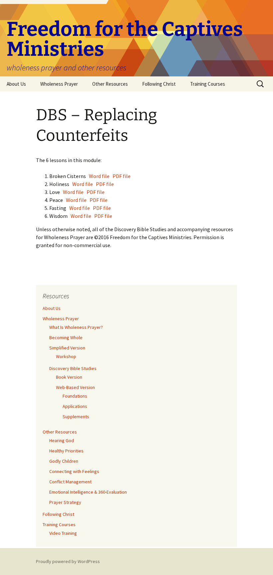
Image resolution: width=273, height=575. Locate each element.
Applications (75, 406)
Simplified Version (67, 348)
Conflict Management (70, 482)
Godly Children (63, 461)
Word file (100, 176)
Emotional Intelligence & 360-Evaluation (88, 492)
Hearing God (61, 440)
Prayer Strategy (65, 502)
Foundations (75, 396)
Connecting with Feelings (74, 471)
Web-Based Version (75, 387)
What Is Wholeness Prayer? (76, 327)
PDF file (122, 176)
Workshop (66, 356)
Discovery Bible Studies (73, 368)
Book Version (69, 377)
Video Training (63, 533)
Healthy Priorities (66, 451)
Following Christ (159, 84)
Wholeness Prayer (59, 84)
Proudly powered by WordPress (68, 561)
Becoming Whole (66, 337)
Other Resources (110, 84)
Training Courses (207, 84)
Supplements (76, 417)
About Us (16, 84)
